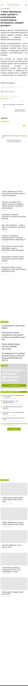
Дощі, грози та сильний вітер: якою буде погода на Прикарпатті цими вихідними (13, 248)
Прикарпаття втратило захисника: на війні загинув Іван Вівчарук (14, 217)
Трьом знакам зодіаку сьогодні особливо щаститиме (11, 346)
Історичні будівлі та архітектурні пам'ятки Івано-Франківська (13, 375)
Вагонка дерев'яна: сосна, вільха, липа (11, 546)
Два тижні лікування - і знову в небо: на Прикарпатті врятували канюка (13, 227)
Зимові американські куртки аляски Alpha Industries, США (12, 523)
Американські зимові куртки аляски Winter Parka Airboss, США (12, 500)
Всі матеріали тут (14, 385)
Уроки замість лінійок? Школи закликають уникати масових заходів (13, 259)
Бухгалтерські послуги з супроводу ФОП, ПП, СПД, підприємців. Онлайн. (11, 570)
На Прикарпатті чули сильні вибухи (13, 326)
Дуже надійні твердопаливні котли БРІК (12, 593)
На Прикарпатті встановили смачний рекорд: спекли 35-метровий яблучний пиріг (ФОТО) (13, 356)
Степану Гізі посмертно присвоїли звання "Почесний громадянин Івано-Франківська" (14, 238)
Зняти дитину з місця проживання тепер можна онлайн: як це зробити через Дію (13, 336)
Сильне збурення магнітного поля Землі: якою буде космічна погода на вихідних (13, 193)
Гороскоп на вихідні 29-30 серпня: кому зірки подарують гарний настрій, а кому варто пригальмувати (13, 205)
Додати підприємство (14, 429)
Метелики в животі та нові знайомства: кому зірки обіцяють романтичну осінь (14, 269)
